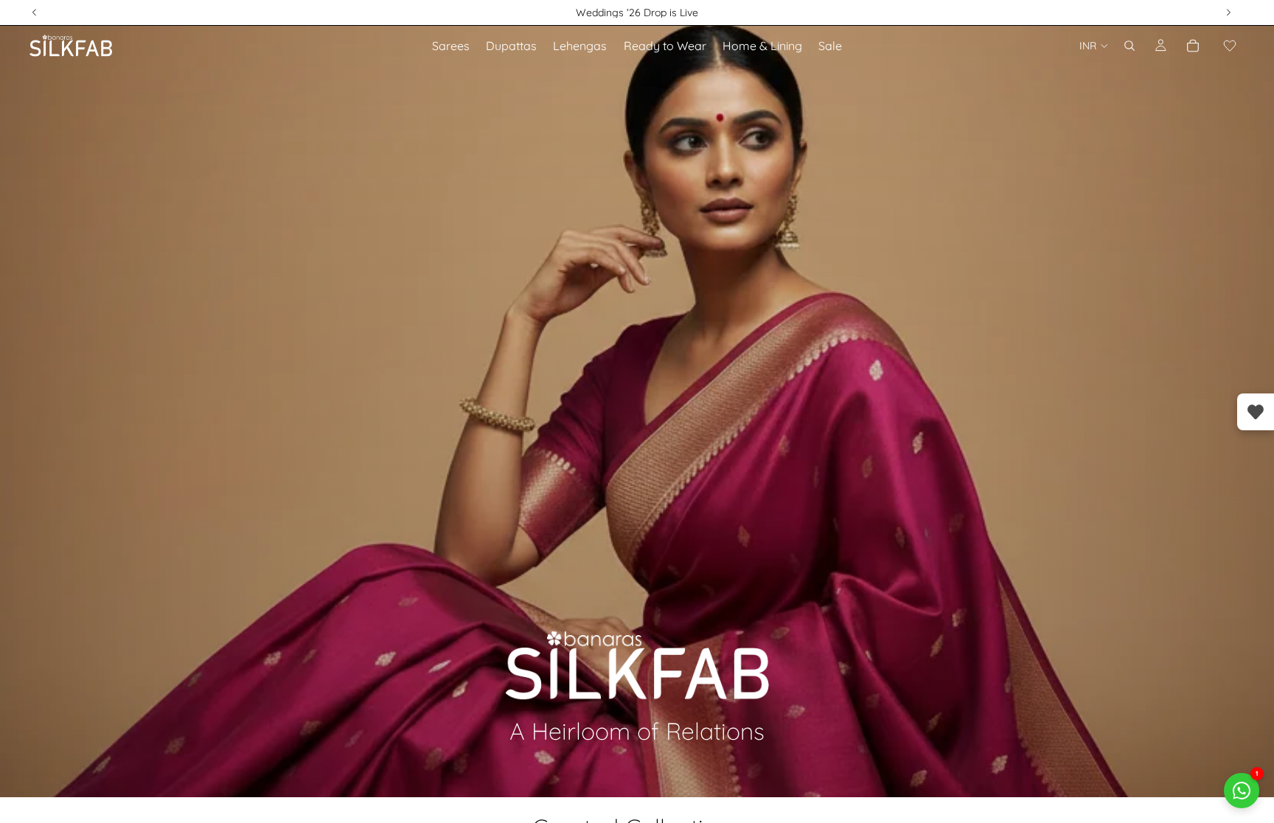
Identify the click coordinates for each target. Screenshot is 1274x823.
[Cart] (1193, 45)
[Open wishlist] (1255, 411)
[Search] (1129, 45)
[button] (1230, 46)
